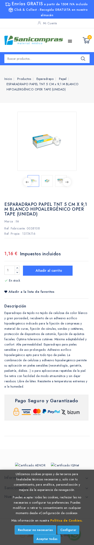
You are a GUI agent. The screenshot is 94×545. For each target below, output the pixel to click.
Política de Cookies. (66, 520)
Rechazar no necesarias (35, 530)
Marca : (9, 221)
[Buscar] (83, 58)
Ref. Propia (12, 233)
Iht (17, 221)
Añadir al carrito (48, 270)
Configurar (68, 530)
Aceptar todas (47, 539)
